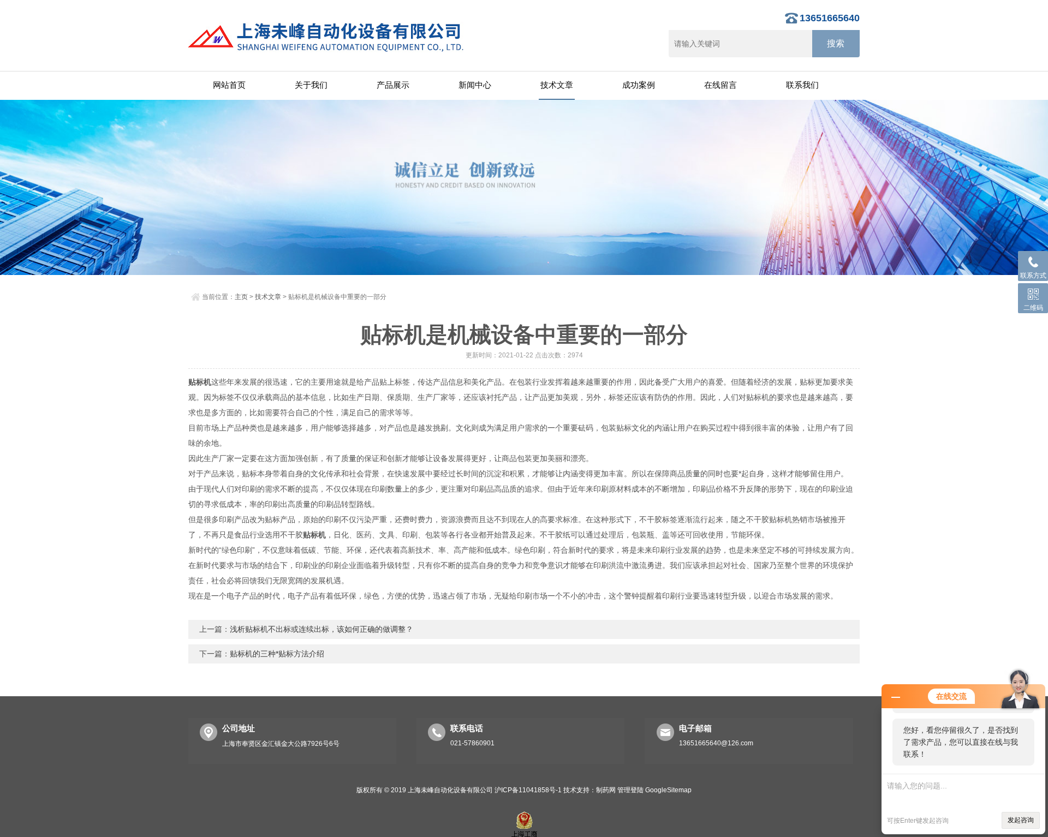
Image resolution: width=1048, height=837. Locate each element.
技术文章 (556, 84)
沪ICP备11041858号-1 (528, 790)
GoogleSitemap (668, 790)
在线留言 (720, 84)
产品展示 (393, 84)
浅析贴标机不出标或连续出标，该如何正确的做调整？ (321, 629)
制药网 (606, 790)
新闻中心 (474, 84)
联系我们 (802, 84)
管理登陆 (630, 790)
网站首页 (229, 84)
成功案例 (638, 84)
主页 (241, 297)
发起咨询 (1021, 820)
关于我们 (311, 84)
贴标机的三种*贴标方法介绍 (277, 653)
